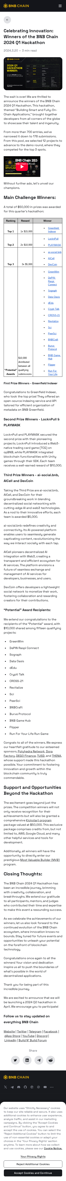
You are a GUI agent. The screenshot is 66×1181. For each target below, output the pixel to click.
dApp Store (12, 1036)
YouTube (28, 1036)
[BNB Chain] (16, 6)
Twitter (22, 1031)
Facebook (51, 1031)
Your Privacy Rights (33, 1156)
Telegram (35, 1031)
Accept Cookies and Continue (33, 1173)
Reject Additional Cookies (33, 1164)
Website (9, 1031)
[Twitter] (15, 1060)
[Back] (7, 19)
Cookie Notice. (53, 1148)
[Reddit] (50, 1060)
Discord (42, 1036)
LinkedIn (10, 1040)
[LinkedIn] (27, 1060)
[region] (33, 1141)
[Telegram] (38, 1060)
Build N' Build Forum (33, 1040)
